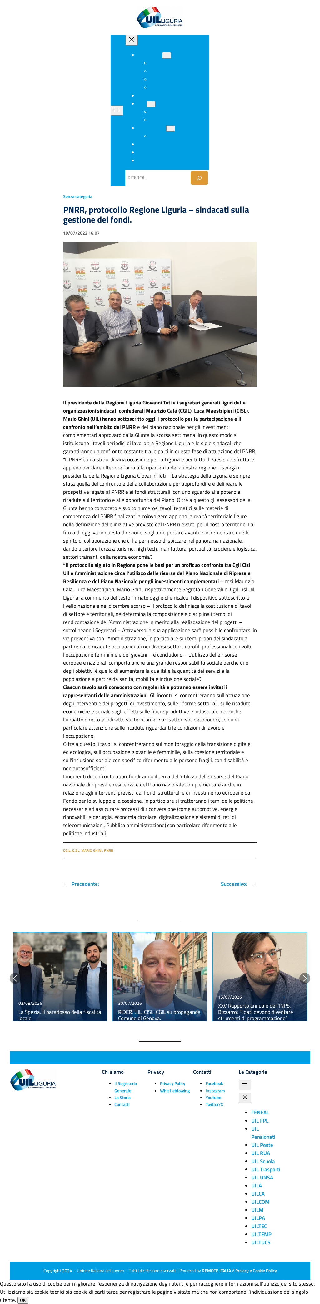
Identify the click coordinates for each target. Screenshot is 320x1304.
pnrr (108, 850)
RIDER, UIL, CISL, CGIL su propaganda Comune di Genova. (159, 1015)
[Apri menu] (117, 110)
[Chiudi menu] (131, 40)
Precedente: (85, 884)
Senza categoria (77, 196)
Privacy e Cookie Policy (256, 1270)
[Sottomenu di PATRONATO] (170, 128)
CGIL (66, 850)
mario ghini (91, 850)
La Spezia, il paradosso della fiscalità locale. (59, 1015)
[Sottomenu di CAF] (151, 104)
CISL (75, 850)
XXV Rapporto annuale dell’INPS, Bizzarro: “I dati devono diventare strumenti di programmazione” (255, 1012)
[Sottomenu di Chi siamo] (166, 55)
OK (23, 1300)
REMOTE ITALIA (216, 1270)
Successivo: (234, 884)
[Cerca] (199, 178)
